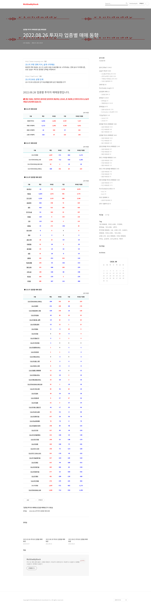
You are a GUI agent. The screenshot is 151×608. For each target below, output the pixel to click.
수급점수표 (102, 61)
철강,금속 (29, 267)
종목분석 (104, 98)
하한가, (121, 239)
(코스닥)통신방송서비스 (35, 379)
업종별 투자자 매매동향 (108, 135)
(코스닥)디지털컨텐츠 (34, 435)
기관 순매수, (117, 233)
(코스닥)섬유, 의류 (35, 361)
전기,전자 (29, 198)
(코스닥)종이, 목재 (35, 366)
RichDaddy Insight (106, 88)
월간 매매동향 (106, 132)
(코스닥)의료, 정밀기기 (35, 407)
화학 (29, 207)
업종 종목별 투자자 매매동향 (109, 146)
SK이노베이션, (114, 239)
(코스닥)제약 (34, 476)
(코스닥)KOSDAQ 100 (35, 490)
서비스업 (29, 272)
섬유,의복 (29, 240)
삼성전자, (106, 239)
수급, (112, 230)
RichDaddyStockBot (107, 189)
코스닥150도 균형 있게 (34, 79)
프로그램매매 (104, 197)
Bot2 (103, 194)
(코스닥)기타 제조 (34, 343)
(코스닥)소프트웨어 (35, 421)
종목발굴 (104, 101)
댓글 (24, 550)
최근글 (101, 215)
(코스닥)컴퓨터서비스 (34, 347)
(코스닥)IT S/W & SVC (35, 453)
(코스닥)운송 (34, 329)
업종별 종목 (105, 94)
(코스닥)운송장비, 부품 (35, 310)
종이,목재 (29, 230)
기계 (29, 221)
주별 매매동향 (106, 152)
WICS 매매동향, (111, 236)
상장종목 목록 (104, 92)
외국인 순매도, (112, 224)
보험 (29, 253)
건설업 (29, 216)
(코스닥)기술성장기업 (34, 458)
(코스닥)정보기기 (34, 338)
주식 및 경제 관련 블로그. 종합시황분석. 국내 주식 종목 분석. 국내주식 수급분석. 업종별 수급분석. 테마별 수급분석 (53, 563)
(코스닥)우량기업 (34, 467)
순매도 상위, (102, 236)
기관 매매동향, (103, 224)
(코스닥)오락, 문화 (35, 412)
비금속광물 (29, 263)
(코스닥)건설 (34, 333)
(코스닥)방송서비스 (35, 375)
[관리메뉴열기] (147, 3)
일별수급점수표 (107, 109)
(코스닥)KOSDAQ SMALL (35, 301)
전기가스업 (29, 212)
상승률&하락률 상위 (108, 74)
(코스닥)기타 (34, 430)
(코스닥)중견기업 (34, 471)
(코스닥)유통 (34, 444)
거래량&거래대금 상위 (109, 79)
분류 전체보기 (105, 67)
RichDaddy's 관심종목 (109, 112)
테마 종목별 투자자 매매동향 (109, 180)
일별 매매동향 (107, 127)
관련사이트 (118, 600)
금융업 (29, 258)
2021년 (104, 118)
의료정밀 (29, 244)
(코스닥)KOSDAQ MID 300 (34, 384)
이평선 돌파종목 (106, 81)
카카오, (101, 239)
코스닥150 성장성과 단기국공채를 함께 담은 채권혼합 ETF (45, 82)
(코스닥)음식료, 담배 (34, 320)
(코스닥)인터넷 (35, 352)
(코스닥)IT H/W (35, 448)
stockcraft (118, 597)
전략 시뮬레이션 (105, 204)
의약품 (29, 281)
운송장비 (29, 203)
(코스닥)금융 (34, 402)
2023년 (104, 121)
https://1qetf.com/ (31, 76)
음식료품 (29, 249)
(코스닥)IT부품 (35, 439)
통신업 (29, 276)
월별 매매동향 (106, 154)
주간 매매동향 (106, 129)
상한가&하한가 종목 (108, 76)
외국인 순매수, (109, 233)
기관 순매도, (108, 227)
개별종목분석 (107, 103)
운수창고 (29, 189)
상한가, (115, 227)
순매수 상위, (117, 230)
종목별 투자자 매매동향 (108, 124)
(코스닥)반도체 (35, 398)
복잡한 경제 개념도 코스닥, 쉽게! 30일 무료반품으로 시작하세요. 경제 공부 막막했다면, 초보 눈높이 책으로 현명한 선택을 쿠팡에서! (55, 68)
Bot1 (103, 192)
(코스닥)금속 (34, 393)
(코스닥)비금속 (35, 315)
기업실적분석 (104, 115)
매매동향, (101, 233)
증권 (29, 235)
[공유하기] (31, 500)
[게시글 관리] (33, 500)
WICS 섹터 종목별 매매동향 (109, 169)
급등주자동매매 (106, 200)
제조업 (29, 193)
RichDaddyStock (30, 4)
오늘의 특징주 (105, 71)
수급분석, (124, 230)
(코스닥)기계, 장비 (35, 389)
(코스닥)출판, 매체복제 (35, 370)
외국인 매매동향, (121, 236)
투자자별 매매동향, (104, 230)
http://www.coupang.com (34, 61)
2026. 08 (113, 262)
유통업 (29, 226)
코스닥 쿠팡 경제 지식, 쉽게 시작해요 (40, 64)
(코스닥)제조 (34, 462)
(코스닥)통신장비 (34, 324)
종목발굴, (101, 227)
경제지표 (102, 85)
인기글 (107, 215)
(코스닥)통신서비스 (35, 356)
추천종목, (120, 224)
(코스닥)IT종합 (35, 481)
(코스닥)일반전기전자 (34, 425)
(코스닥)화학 (34, 306)
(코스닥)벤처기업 (34, 416)
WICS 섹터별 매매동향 (107, 157)
